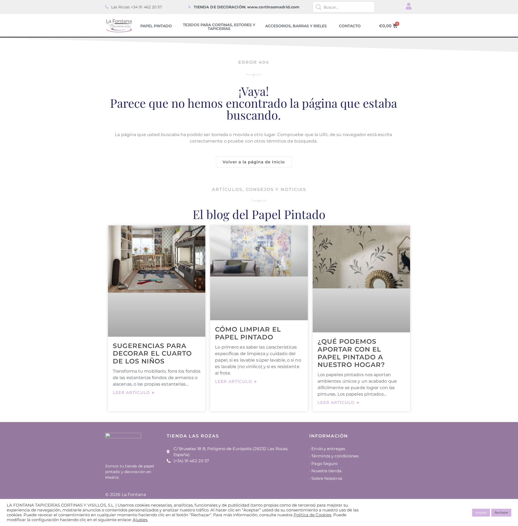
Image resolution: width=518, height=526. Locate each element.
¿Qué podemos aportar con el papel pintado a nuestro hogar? (351, 353)
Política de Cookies (312, 514)
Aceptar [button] (481, 512)
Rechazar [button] (501, 512)
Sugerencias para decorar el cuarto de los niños (152, 353)
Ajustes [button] (140, 519)
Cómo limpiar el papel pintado (248, 333)
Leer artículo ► (134, 392)
